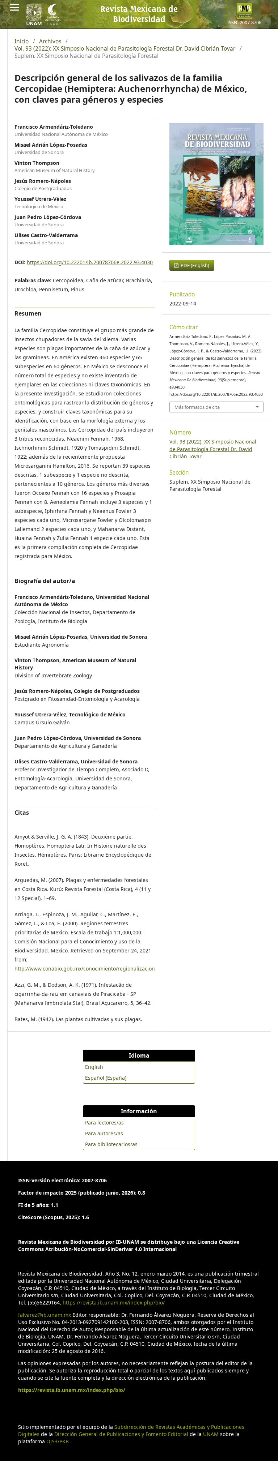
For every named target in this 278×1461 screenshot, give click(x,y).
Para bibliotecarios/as (111, 1144)
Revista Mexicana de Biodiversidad (139, 14)
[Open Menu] (14, 7)
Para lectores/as (104, 1122)
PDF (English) (194, 265)
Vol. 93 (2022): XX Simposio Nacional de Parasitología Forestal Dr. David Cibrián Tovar (124, 48)
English (94, 1066)
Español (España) (105, 1077)
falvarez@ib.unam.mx (44, 1314)
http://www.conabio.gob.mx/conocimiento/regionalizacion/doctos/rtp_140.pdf (108, 968)
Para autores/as (104, 1133)
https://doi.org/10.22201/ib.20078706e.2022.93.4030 (90, 262)
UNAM (211, 1434)
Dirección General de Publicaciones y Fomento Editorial (121, 1434)
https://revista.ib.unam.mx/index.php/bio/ (114, 1302)
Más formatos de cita (197, 407)
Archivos (50, 41)
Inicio (21, 41)
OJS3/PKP (57, 1441)
